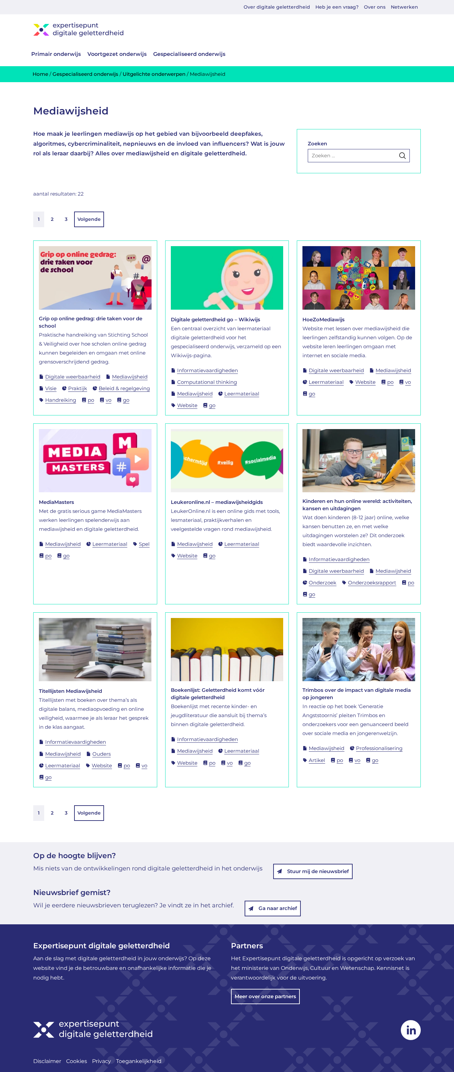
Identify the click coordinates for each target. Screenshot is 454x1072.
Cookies (76, 1061)
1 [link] (39, 219)
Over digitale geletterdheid (277, 7)
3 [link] (66, 219)
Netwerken (404, 7)
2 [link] (52, 219)
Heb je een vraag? (337, 7)
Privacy (101, 1061)
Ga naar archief (278, 908)
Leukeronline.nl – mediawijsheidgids (217, 502)
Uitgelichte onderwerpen (154, 74)
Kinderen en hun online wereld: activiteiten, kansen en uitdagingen (357, 505)
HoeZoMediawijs (323, 319)
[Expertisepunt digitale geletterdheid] (227, 29)
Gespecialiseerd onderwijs (189, 54)
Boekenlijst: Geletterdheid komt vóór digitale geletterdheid (218, 693)
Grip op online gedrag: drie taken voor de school (90, 322)
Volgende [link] (89, 219)
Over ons (375, 7)
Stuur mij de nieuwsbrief (318, 871)
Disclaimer (47, 1061)
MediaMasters (56, 502)
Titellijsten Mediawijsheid (70, 691)
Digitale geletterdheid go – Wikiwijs (215, 319)
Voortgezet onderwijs (117, 54)
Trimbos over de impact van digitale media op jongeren (356, 693)
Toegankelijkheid (139, 1061)
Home (40, 74)
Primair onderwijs (56, 54)
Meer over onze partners (265, 996)
